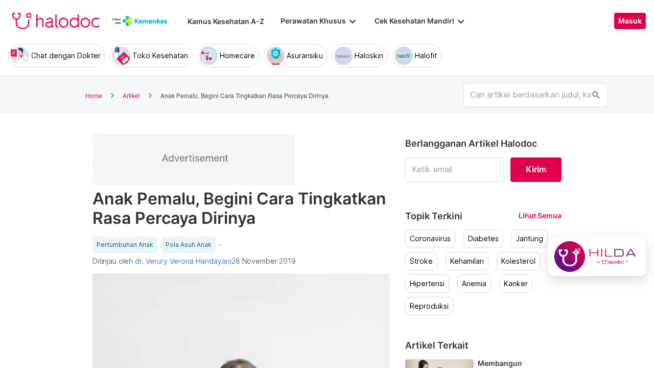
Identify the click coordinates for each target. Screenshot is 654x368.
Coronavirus (430, 239)
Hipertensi (427, 284)
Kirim (536, 169)
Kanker (516, 284)
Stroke (421, 261)
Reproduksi (429, 306)
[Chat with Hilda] (597, 256)
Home (93, 95)
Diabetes (483, 239)
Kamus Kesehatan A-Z (226, 21)
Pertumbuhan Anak (125, 244)
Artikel (131, 95)
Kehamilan (467, 261)
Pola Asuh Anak (189, 244)
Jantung (529, 239)
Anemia (474, 284)
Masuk (630, 21)
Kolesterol (518, 261)
